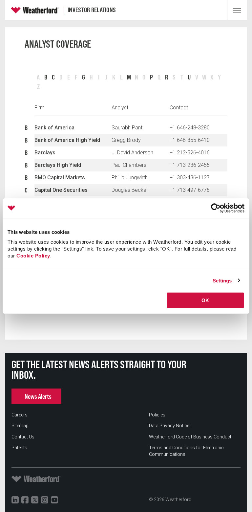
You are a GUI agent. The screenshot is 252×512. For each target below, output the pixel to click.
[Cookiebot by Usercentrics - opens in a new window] (215, 208)
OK (205, 300)
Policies (157, 414)
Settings (222, 280)
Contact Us (22, 436)
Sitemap (20, 425)
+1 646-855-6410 (190, 140)
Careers (19, 414)
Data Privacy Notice (169, 425)
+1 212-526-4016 (190, 152)
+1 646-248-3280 (190, 127)
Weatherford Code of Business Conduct (190, 436)
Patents (19, 447)
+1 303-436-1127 (190, 177)
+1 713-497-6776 (190, 190)
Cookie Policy (33, 255)
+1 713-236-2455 (190, 165)
